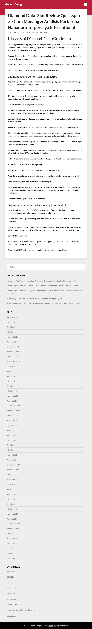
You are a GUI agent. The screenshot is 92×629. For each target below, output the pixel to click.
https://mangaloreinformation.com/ (21, 610)
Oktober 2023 (12, 474)
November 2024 (13, 411)
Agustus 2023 (12, 484)
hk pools (10, 577)
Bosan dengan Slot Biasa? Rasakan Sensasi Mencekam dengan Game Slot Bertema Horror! (42, 286)
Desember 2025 (13, 347)
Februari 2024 (12, 455)
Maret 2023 (12, 509)
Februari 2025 (12, 396)
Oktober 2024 (12, 416)
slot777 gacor (12, 599)
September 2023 (13, 479)
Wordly (51, 626)
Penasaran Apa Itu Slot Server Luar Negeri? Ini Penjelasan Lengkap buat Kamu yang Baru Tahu (44, 281)
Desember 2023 (13, 465)
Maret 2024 (12, 450)
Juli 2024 (10, 430)
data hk (10, 582)
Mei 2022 (11, 543)
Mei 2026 (11, 322)
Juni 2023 (11, 494)
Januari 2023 (12, 519)
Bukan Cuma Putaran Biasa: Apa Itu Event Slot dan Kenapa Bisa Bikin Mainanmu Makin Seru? (43, 303)
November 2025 (13, 352)
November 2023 (13, 470)
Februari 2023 (12, 514)
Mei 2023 (11, 499)
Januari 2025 (12, 401)
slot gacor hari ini (14, 588)
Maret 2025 (12, 391)
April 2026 (11, 327)
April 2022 (11, 548)
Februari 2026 (12, 337)
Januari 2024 (12, 460)
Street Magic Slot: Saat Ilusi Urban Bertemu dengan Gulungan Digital (34, 298)
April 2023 (11, 504)
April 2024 (11, 445)
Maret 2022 (12, 553)
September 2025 (13, 361)
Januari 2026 (12, 342)
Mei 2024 (11, 440)
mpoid (52, 159)
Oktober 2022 (12, 534)
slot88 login (12, 604)
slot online (11, 593)
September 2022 (13, 538)
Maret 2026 (12, 332)
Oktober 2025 (12, 356)
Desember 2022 (13, 524)
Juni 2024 (11, 435)
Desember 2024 (13, 406)
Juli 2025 (10, 371)
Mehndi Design (14, 4)
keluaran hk (11, 571)
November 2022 (13, 529)
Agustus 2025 (12, 366)
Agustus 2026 (12, 317)
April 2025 (11, 386)
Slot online (11, 616)
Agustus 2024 (12, 425)
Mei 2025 (11, 381)
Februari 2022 (12, 558)
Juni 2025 (11, 376)
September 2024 (13, 420)
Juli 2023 (10, 489)
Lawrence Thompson (39, 32)
